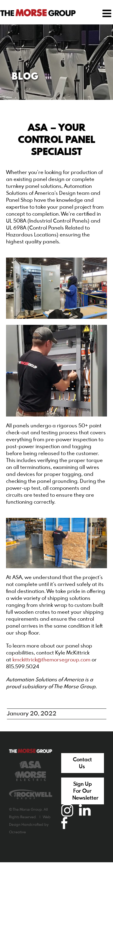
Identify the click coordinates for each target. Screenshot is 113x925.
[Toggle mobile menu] (107, 13)
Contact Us (82, 763)
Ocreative (17, 832)
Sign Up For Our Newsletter (85, 791)
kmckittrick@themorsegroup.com (51, 660)
